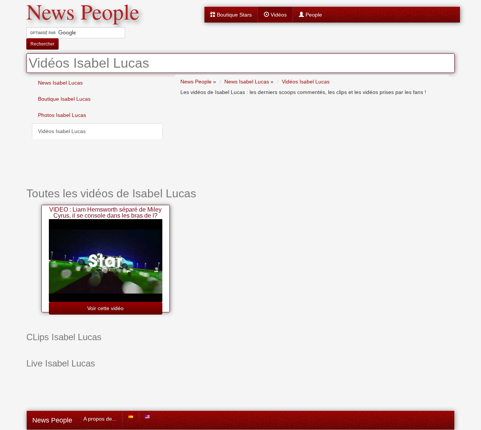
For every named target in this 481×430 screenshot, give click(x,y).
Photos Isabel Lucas (62, 115)
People (313, 15)
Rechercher (42, 44)
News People (52, 420)
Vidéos (278, 15)
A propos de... (99, 419)
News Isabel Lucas (60, 83)
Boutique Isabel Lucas (64, 99)
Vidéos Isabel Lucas (62, 131)
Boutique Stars (233, 15)
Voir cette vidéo (105, 308)
